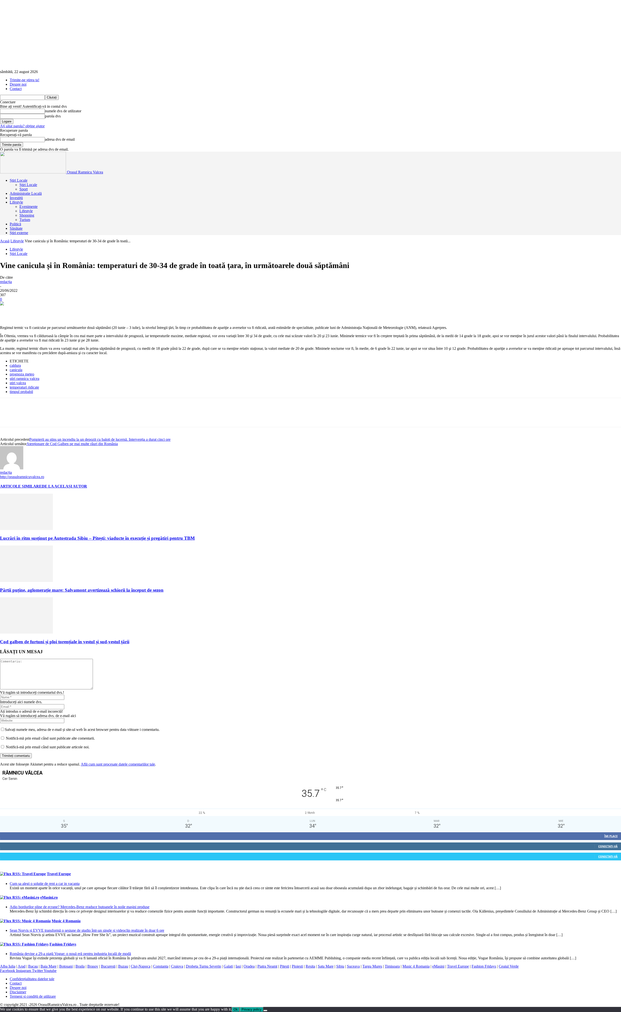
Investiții (16, 198)
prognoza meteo (22, 374)
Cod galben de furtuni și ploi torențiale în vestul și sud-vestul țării (64, 641)
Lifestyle (16, 202)
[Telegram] (130, 311)
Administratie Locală (26, 193)
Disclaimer (18, 992)
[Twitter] (25, 311)
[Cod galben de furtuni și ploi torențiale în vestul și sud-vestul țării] (26, 632)
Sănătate (16, 228)
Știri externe (19, 233)
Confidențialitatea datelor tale (32, 979)
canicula (16, 370)
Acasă (4, 241)
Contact (16, 89)
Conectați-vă (608, 846)
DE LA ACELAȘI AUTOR (64, 486)
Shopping (26, 215)
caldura (15, 365)
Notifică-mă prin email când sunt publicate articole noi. (48, 747)
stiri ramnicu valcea (24, 378)
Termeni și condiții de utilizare (33, 996)
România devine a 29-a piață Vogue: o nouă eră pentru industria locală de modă (70, 954)
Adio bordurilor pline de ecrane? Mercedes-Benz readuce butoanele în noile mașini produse (79, 907)
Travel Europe (59, 874)
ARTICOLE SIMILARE (21, 486)
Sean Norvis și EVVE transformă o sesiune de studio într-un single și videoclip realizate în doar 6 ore (87, 930)
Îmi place (611, 836)
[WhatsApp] (60, 311)
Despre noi (18, 84)
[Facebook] (8, 311)
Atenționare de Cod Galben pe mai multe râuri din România (72, 444)
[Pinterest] (43, 311)
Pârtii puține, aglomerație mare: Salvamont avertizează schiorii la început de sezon (81, 590)
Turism (24, 220)
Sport (23, 189)
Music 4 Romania (66, 921)
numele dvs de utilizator (63, 111)
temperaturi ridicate (24, 387)
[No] (265, 1010)
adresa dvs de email (60, 139)
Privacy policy (251, 1009)
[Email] (95, 311)
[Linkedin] (78, 311)
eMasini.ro (49, 897)
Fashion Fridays (62, 944)
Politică (15, 224)
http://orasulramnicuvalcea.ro (22, 477)
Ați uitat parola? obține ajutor (22, 126)
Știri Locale (18, 180)
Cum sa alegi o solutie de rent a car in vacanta (45, 883)
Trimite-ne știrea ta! (24, 80)
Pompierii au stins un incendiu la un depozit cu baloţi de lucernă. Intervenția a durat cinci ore (100, 439)
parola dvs (53, 116)
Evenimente (28, 206)
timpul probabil (21, 392)
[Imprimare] (113, 311)
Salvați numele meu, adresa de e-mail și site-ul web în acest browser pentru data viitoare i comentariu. (82, 729)
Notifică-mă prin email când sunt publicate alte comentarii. (50, 738)
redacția (6, 282)
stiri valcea (18, 383)
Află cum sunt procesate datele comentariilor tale (118, 764)
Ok (236, 1009)
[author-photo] (11, 468)
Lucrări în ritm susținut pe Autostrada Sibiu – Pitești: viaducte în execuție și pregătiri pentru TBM (97, 538)
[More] (147, 311)
